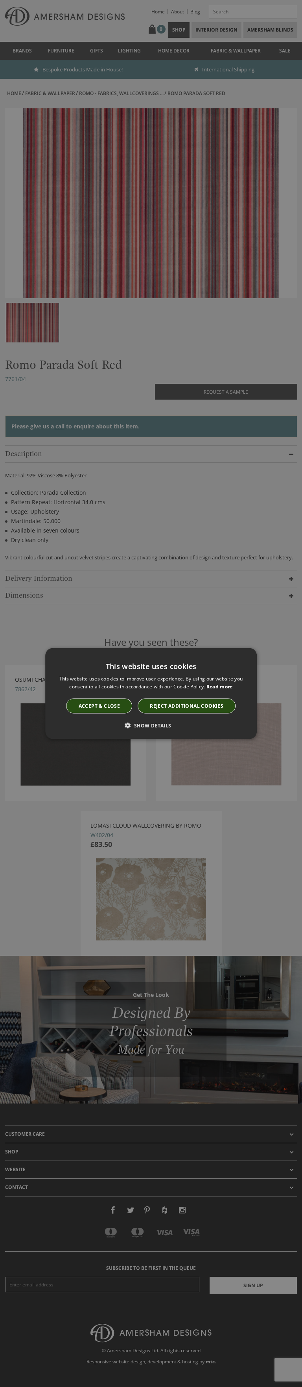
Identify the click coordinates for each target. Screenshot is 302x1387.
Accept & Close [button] (99, 705)
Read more (219, 686)
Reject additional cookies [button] (186, 705)
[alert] (151, 693)
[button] (151, 725)
